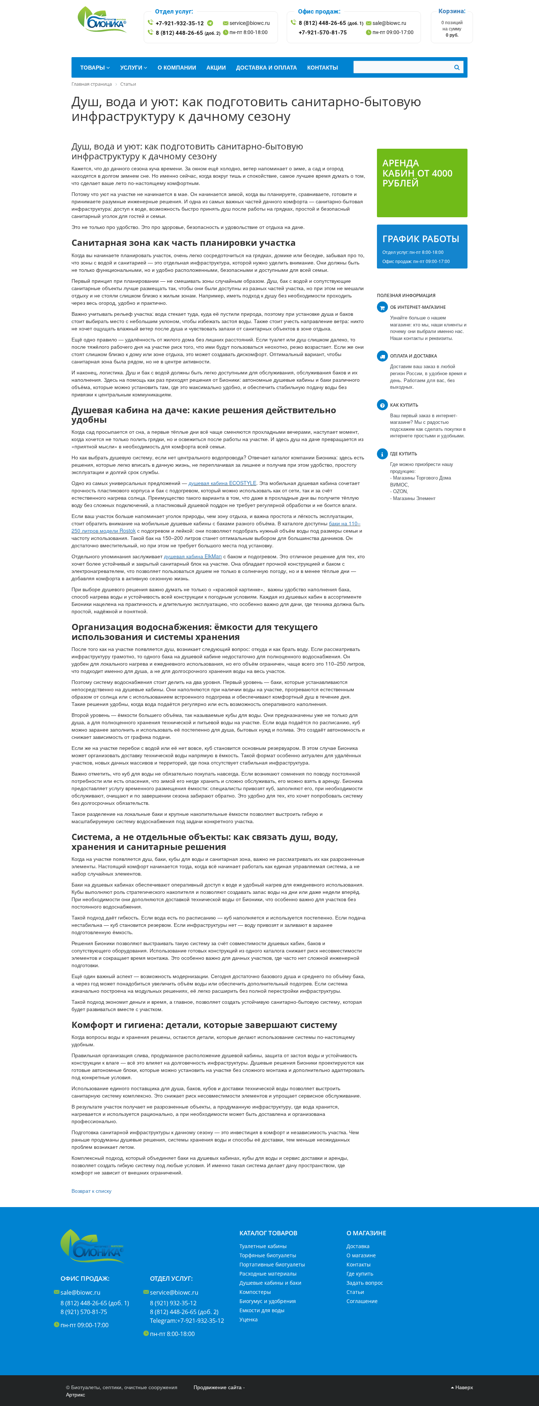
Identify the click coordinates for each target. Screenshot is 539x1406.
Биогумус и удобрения (267, 1301)
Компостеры (255, 1291)
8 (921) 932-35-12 (173, 1303)
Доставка (358, 1246)
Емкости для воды (262, 1310)
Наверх (463, 1387)
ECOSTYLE (242, 482)
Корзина (451, 11)
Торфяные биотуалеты (267, 1255)
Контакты (358, 1264)
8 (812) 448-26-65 (188, 33)
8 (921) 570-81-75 (83, 1312)
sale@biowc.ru (389, 23)
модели (109, 530)
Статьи (355, 1291)
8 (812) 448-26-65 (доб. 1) (94, 1303)
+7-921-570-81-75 (323, 32)
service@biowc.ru (250, 23)
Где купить (359, 1273)
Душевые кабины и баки (270, 1282)
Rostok (128, 530)
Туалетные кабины (263, 1246)
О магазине (361, 1255)
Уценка (248, 1319)
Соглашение (362, 1301)
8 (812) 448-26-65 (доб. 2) (184, 1312)
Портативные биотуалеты (272, 1264)
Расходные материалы (268, 1273)
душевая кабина (208, 482)
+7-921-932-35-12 (180, 23)
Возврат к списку (91, 1190)
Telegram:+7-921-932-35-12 (187, 1321)
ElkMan (213, 556)
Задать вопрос (364, 1282)
